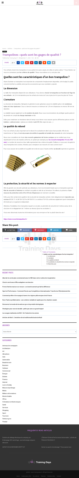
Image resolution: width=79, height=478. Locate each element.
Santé (4, 405)
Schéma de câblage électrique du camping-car (16, 437)
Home (18, 476)
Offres (4, 399)
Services (5, 407)
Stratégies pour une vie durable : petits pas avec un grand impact (23, 309)
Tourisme (5, 416)
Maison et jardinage (8, 388)
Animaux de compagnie (9, 345)
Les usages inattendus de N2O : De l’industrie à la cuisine (20, 313)
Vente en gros (6, 418)
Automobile (6, 360)
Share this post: (52, 264)
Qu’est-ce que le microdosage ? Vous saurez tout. (56, 447)
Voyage (4, 421)
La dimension (51, 256)
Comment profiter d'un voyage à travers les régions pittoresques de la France (27, 295)
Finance (4, 379)
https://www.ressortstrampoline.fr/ (15, 219)
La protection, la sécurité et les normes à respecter (61, 262)
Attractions (5, 354)
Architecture (6, 348)
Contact (59, 476)
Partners (43, 476)
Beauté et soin (6, 362)
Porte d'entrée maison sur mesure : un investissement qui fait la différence (26, 287)
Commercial (6, 371)
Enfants (4, 51)
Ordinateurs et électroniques (11, 402)
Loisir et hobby (7, 385)
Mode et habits (7, 396)
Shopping (5, 410)
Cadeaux (5, 368)
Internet (4, 382)
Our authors (36, 476)
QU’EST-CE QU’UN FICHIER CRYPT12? (13, 447)
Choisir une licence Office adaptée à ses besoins (17, 282)
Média (4, 390)
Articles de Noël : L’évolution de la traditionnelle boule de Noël (22, 317)
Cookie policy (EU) (26, 476)
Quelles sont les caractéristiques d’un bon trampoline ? (59, 254)
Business (5, 365)
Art (3, 351)
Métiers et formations (9, 393)
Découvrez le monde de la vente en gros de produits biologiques (23, 304)
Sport (4, 413)
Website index (51, 476)
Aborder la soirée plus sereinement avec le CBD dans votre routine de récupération (28, 278)
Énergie (4, 373)
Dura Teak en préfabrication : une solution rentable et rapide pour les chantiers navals (29, 300)
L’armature (51, 258)
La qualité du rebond (53, 260)
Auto (3, 357)
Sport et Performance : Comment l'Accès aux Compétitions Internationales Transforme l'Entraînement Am (36, 291)
